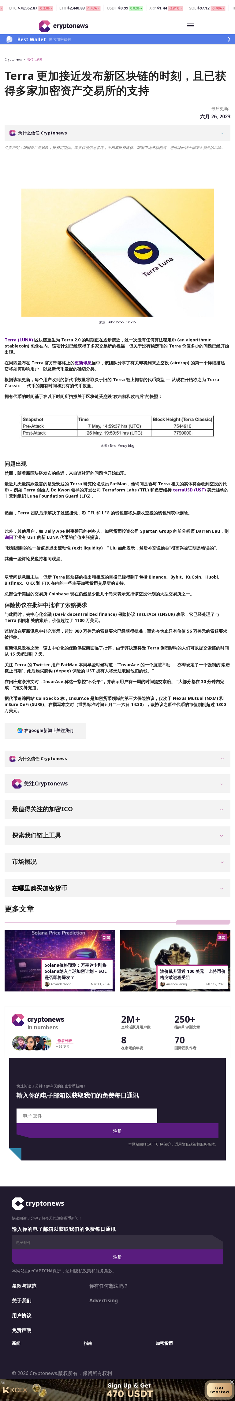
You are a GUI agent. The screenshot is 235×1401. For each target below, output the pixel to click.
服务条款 (207, 1144)
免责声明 (22, 1330)
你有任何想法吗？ (109, 1285)
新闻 (16, 1343)
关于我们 (22, 1300)
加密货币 (164, 1343)
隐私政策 (189, 1144)
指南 (88, 1343)
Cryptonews (13, 59)
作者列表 (65, 1040)
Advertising (103, 1300)
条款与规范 (24, 1285)
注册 (117, 1131)
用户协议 (22, 1315)
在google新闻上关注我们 (48, 730)
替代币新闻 (35, 59)
